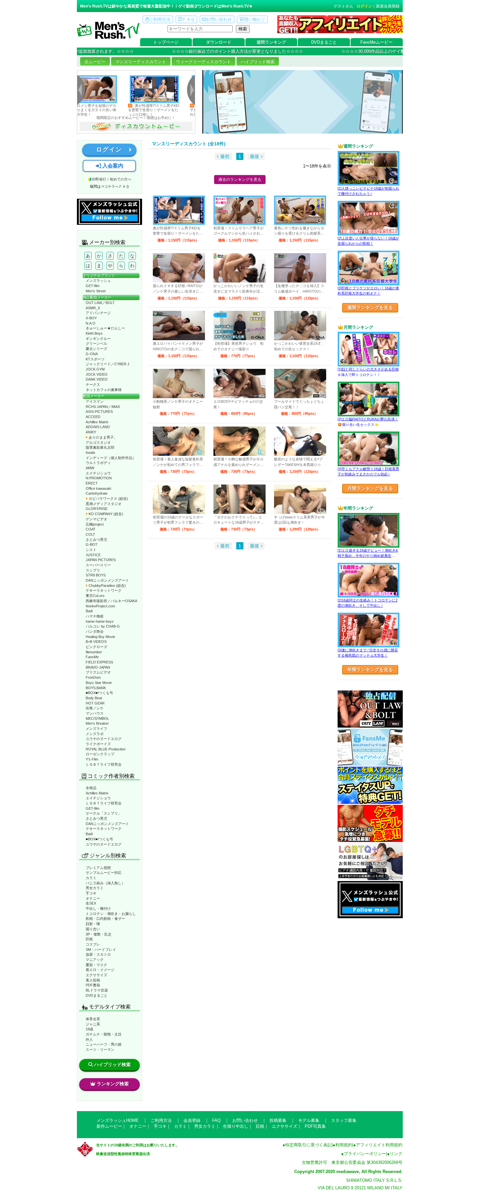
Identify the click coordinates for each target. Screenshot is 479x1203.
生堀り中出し (235, 1126)
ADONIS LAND (98, 427)
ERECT (92, 483)
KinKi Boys (94, 333)
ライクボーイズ (98, 744)
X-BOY (91, 318)
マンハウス (95, 713)
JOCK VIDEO (97, 374)
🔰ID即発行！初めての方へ (109, 179)
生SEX (91, 903)
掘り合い (93, 929)
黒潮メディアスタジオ (104, 504)
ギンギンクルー (98, 339)
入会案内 (112, 165)
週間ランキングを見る (370, 307)
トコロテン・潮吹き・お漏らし (111, 914)
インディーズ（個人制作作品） (111, 458)
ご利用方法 (159, 19)
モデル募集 (308, 1120)
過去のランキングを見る (239, 179)
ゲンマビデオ (96, 519)
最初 (224, 156)
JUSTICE (93, 555)
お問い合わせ (219, 19)
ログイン (364, 6)
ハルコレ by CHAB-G (103, 626)
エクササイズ (96, 975)
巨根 (89, 939)
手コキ (91, 893)
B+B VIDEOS (96, 642)
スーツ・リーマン (100, 1049)
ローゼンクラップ (100, 754)
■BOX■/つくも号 (99, 693)
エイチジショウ (98, 473)
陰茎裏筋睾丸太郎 (100, 447)
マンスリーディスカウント (140, 61)
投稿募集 (277, 1120)
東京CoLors (95, 596)
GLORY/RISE (97, 509)
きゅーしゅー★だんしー (105, 328)
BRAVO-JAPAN (98, 667)
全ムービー (95, 61)
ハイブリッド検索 (258, 61)
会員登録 (191, 1120)
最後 (254, 156)
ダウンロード (218, 42)
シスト (91, 550)
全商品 (91, 788)
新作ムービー (109, 1126)
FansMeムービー (376, 42)
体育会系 (93, 1019)
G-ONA (92, 354)
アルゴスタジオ (98, 442)
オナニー (93, 898)
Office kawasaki (98, 488)
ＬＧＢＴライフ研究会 (104, 764)
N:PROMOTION (99, 478)
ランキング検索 (113, 1083)
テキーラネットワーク (104, 590)
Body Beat (94, 698)
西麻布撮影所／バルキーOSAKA (111, 601)
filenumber (94, 652)
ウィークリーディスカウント (203, 61)
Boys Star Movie (99, 683)
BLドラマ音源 (97, 990)
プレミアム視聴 (98, 868)
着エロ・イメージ (100, 970)
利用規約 (343, 1144)
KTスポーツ (95, 359)
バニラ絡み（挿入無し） (105, 883)
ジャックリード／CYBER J (107, 364)
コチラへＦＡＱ (116, 186)
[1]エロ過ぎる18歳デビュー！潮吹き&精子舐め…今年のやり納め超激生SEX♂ (368, 555)
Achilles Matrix (97, 422)
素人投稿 (93, 980)
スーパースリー (98, 565)
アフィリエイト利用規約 (379, 1144)
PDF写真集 (315, 1126)
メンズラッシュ (98, 281)
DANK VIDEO (97, 379)
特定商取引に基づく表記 (308, 1144)
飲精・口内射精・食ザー (105, 918)
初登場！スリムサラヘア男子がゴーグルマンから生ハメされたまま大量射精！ (183, 110)
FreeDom (93, 677)
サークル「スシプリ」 (104, 813)
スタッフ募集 (343, 1120)
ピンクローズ (96, 647)
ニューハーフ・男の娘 (104, 1044)
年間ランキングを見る (370, 669)
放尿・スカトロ (98, 954)
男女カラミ (95, 888)
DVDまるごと (324, 42)
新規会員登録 (387, 6)
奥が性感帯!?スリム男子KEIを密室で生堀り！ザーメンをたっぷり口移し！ (121, 110)
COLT (90, 534)
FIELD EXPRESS (99, 662)
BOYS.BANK (96, 688)
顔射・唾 (93, 924)
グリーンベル (96, 343)
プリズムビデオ (98, 672)
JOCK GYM (95, 369)
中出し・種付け (98, 908)
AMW (90, 468)
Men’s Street (96, 291)
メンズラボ (95, 734)
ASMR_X (93, 308)
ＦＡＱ (188, 19)
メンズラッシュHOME (117, 1120)
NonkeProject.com (100, 606)
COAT (90, 529)
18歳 (89, 1029)
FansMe (92, 657)
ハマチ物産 (95, 616)
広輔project (95, 524)
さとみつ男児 (96, 540)
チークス (93, 384)
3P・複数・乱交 (98, 934)
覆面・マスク (96, 965)
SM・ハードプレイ (101, 949)
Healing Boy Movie (100, 637)
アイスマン (95, 401)
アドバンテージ (98, 313)
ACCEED (93, 417)
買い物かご (254, 19)
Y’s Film (92, 759)
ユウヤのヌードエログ (104, 739)
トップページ (166, 42)
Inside (90, 453)
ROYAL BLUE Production (105, 749)
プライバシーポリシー (365, 1153)
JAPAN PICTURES (101, 560)
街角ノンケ (95, 708)
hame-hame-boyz (100, 621)
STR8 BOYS (96, 575)
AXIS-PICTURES (99, 411)
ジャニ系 (93, 1024)
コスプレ (93, 944)
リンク (396, 1153)
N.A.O (90, 323)
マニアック (95, 960)
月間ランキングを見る (370, 488)
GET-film (92, 286)
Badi (89, 611)
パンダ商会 (95, 631)
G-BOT (91, 544)
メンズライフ (96, 729)
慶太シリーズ (96, 349)
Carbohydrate (97, 493)
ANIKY (91, 432)
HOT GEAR (95, 703)
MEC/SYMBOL (97, 718)
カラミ (91, 878)
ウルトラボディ (98, 463)
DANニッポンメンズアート (107, 580)
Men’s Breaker (97, 723)
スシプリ (93, 570)
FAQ (216, 1120)
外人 (89, 1039)
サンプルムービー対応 (104, 873)
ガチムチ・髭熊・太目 (104, 1034)
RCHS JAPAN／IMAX (103, 407)
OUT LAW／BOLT (100, 303)
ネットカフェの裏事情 (104, 390)
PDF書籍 (93, 985)
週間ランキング (271, 42)
